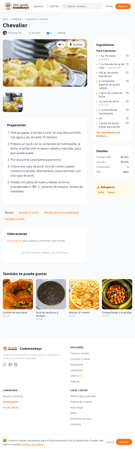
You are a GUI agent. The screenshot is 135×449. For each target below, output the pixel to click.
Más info (110, 442)
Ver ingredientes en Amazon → (108, 134)
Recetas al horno (29, 212)
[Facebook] (10, 364)
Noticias (75, 381)
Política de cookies (81, 401)
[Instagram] (4, 364)
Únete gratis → (12, 401)
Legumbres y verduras (37, 19)
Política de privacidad (83, 396)
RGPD (73, 413)
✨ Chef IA (52, 6)
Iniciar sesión (11, 407)
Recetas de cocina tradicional (61, 212)
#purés (9, 212)
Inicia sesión (14, 240)
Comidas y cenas (15, 219)
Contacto (75, 424)
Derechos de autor (81, 418)
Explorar (38, 6)
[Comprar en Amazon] (127, 55)
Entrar (109, 6)
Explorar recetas (79, 353)
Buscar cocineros (13, 396)
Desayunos (76, 364)
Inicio (5, 19)
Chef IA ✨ (76, 375)
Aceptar (124, 442)
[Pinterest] (16, 364)
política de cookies (33, 444)
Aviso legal (76, 407)
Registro (123, 6)
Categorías (17, 19)
